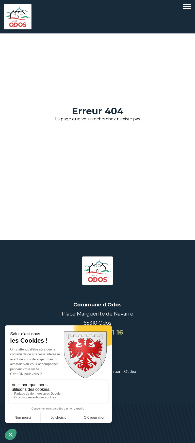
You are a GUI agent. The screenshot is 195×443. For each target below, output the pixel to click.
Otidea (130, 371)
